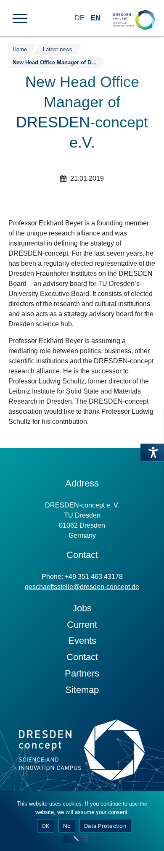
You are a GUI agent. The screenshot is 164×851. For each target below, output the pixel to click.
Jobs (82, 608)
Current (82, 624)
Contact (82, 657)
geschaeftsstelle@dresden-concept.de (82, 586)
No (67, 825)
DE (80, 17)
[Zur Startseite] (134, 13)
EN (96, 17)
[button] (20, 18)
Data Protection (105, 825)
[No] (75, 838)
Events (82, 640)
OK (46, 825)
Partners (82, 673)
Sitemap (82, 689)
